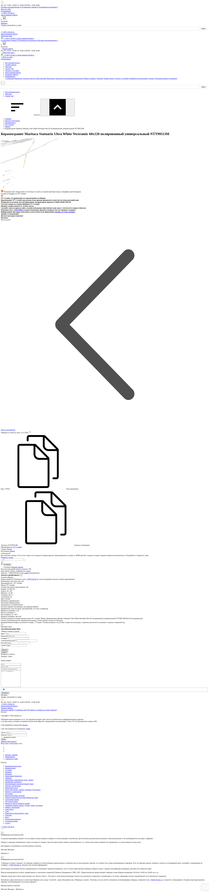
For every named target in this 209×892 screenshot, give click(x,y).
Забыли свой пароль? (9, 741)
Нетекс (25, 725)
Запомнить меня (9, 737)
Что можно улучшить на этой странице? (42, 710)
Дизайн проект (108, 78)
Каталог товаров (11, 755)
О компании (9, 78)
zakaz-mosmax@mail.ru (9, 15)
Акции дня (9, 69)
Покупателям (41, 78)
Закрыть (4, 652)
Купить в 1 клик (7, 557)
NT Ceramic (17, 547)
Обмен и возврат (89, 78)
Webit (28, 729)
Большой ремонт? (11, 74)
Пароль (3, 735)
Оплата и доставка (12, 71)
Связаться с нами (11, 759)
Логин (3, 732)
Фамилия (4, 636)
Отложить (7, 567)
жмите (26, 573)
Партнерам (50, 78)
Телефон (4, 638)
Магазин (8, 67)
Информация (10, 757)
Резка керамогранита (13, 73)
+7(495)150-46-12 (32, 579)
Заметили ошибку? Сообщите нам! (14, 710)
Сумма (3, 645)
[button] (6, 9)
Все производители (12, 63)
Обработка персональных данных (141, 78)
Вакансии (18, 78)
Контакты (79, 78)
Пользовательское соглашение (166, 78)
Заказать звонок (17, 567)
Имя (3, 634)
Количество (5, 643)
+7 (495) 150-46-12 (7, 13)
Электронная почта (9, 641)
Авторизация (6, 11)
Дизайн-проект (10, 65)
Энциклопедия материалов (65, 78)
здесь (28, 571)
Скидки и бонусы (29, 78)
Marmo (12, 551)
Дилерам (99, 78)
